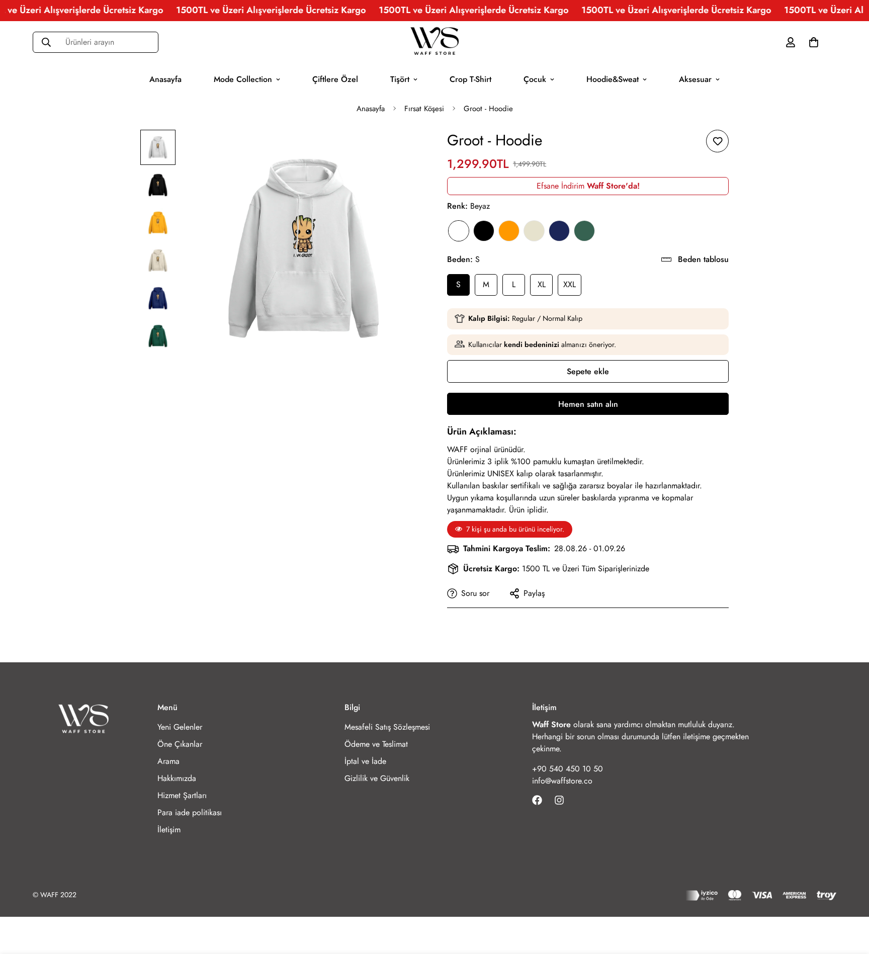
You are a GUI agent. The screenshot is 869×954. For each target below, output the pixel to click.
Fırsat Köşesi (424, 108)
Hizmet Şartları (182, 795)
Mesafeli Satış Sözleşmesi (387, 727)
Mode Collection (243, 78)
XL (542, 284)
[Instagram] (559, 800)
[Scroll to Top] (849, 899)
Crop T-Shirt (470, 78)
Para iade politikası (189, 812)
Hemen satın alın (588, 404)
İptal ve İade (365, 761)
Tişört (399, 78)
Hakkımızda (176, 778)
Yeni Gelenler (179, 727)
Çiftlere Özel (335, 78)
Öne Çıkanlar (179, 744)
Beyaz (459, 231)
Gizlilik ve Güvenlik (376, 778)
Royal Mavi (559, 231)
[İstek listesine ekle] (717, 141)
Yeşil (584, 231)
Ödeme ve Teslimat (376, 744)
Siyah (484, 231)
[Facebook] (537, 800)
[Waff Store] (434, 42)
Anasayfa (165, 78)
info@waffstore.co (562, 781)
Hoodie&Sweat (612, 78)
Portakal (509, 231)
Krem (534, 231)
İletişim (169, 829)
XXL (569, 284)
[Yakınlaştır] (400, 151)
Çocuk (535, 78)
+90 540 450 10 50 (567, 768)
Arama (168, 761)
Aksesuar (695, 78)
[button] (813, 41)
